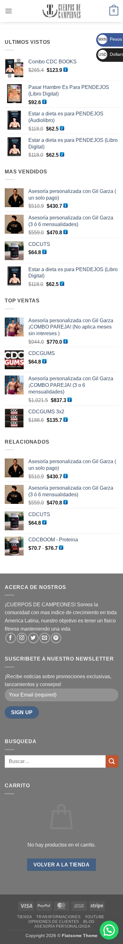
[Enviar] (112, 761)
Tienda (24, 917)
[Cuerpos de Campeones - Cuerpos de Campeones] (61, 11)
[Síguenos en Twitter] (33, 638)
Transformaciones (58, 917)
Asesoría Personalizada (62, 926)
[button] (8, 11)
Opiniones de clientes (53, 921)
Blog (88, 921)
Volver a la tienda (61, 864)
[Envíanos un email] (44, 638)
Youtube (94, 917)
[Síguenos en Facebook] (10, 638)
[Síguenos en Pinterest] (56, 638)
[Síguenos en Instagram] (22, 638)
